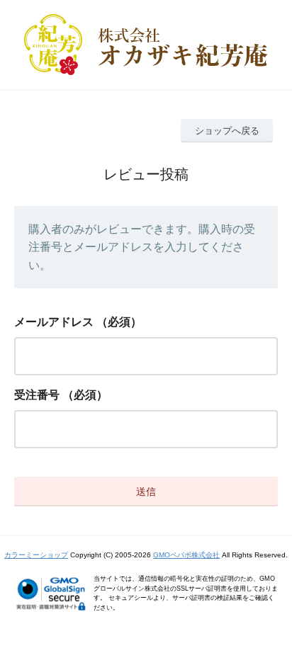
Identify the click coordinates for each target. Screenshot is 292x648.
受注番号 (37, 395)
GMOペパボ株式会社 (186, 555)
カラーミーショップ (36, 555)
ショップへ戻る (227, 130)
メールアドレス (54, 322)
